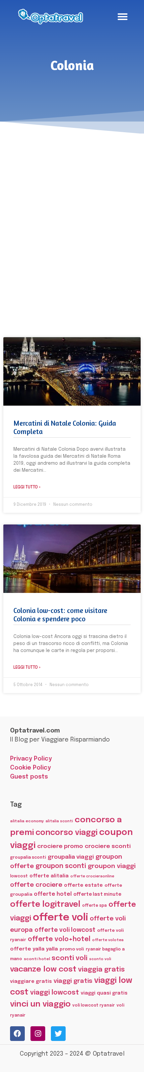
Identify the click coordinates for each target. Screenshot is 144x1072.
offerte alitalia (49, 875)
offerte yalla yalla (34, 949)
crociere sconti (108, 846)
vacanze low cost (43, 969)
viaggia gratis (101, 969)
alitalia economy (27, 821)
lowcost (19, 876)
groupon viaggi (112, 866)
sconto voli (100, 959)
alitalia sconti (59, 821)
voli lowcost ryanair (93, 1005)
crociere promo (60, 846)
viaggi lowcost (54, 992)
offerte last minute (97, 894)
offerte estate (83, 885)
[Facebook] (17, 1033)
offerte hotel (53, 894)
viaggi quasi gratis (104, 993)
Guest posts (29, 777)
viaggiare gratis (31, 981)
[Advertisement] (72, 218)
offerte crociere (36, 885)
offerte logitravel (45, 904)
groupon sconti (60, 866)
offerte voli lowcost (64, 930)
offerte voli (60, 918)
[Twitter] (58, 1033)
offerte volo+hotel (59, 939)
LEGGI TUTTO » (27, 487)
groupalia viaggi (71, 857)
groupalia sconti (28, 857)
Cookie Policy (30, 768)
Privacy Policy (31, 759)
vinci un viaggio (40, 1004)
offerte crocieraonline (92, 876)
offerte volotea (108, 940)
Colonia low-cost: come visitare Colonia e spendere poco (60, 614)
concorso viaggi (66, 833)
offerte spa (94, 906)
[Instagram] (37, 1033)
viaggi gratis (73, 981)
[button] (123, 17)
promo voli (72, 949)
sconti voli (69, 958)
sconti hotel (37, 959)
